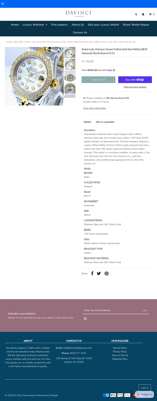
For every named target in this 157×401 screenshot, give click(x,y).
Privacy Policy (120, 351)
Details (87, 121)
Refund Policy (120, 347)
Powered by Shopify (47, 395)
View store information (94, 108)
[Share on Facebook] (92, 273)
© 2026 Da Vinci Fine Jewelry (20, 395)
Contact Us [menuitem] (80, 32)
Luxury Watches (33, 24)
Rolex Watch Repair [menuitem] (136, 24)
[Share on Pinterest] (107, 273)
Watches (18, 42)
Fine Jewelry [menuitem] (59, 24)
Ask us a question (105, 121)
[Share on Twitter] (99, 273)
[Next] (58, 76)
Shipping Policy (120, 358)
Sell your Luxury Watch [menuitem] (103, 24)
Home (9, 42)
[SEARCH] (135, 14)
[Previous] (9, 76)
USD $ (144, 388)
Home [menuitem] (15, 24)
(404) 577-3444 (78, 353)
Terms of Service (119, 355)
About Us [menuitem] (78, 24)
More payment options (135, 86)
